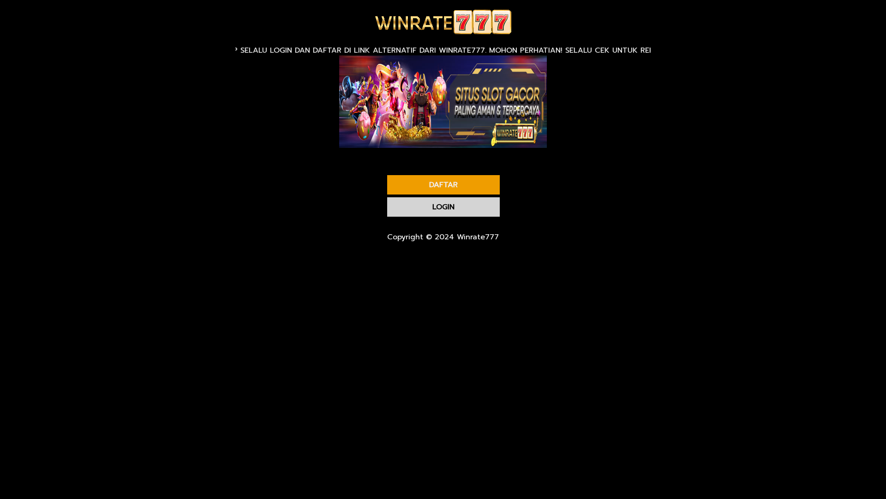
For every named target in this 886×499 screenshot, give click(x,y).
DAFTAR (443, 184)
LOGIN (443, 207)
